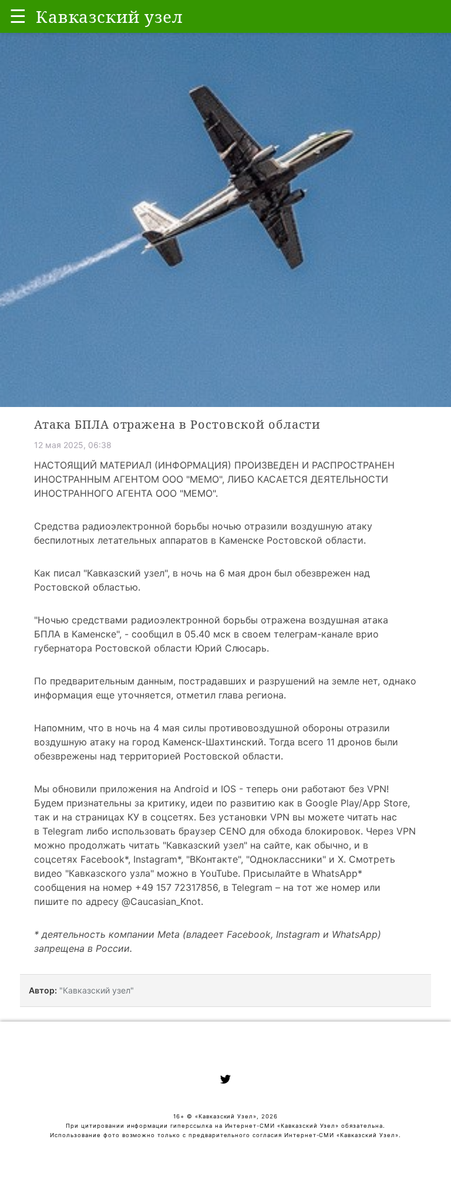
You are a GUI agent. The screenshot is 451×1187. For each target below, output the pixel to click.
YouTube (219, 873)
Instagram (155, 859)
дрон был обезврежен (299, 573)
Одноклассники (286, 859)
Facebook (102, 859)
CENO (232, 831)
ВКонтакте (214, 859)
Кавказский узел (125, 573)
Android (191, 789)
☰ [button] (17, 16)
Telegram (62, 831)
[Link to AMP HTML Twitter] (225, 1081)
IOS (228, 789)
